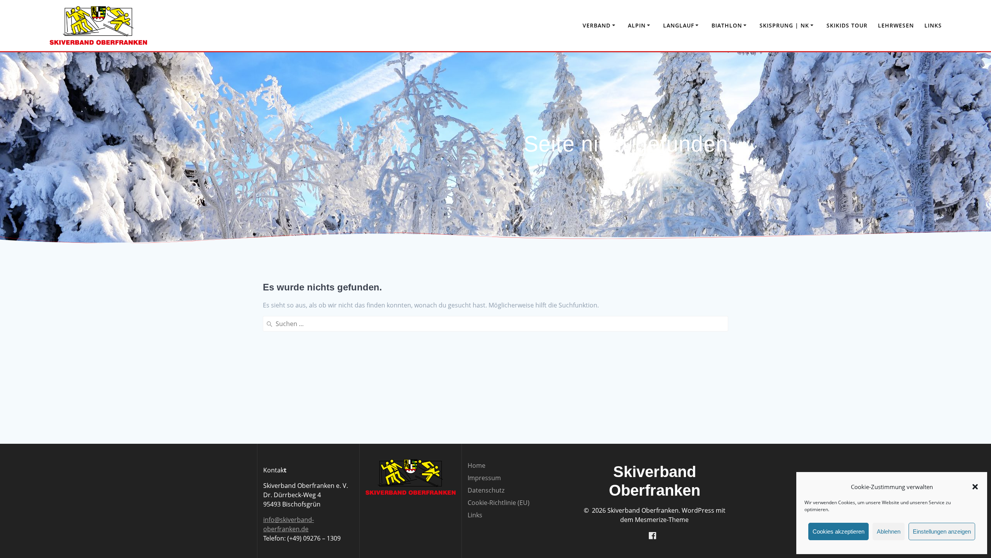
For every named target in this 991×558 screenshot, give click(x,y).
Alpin (637, 25)
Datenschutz (486, 490)
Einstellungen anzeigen (942, 531)
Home (476, 465)
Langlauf (678, 25)
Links (933, 25)
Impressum (484, 478)
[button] (975, 487)
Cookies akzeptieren (838, 531)
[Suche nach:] (495, 323)
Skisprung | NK (784, 25)
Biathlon (727, 25)
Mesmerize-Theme (662, 519)
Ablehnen (888, 531)
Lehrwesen (896, 25)
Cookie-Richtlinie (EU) (499, 502)
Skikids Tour (847, 25)
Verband (596, 25)
